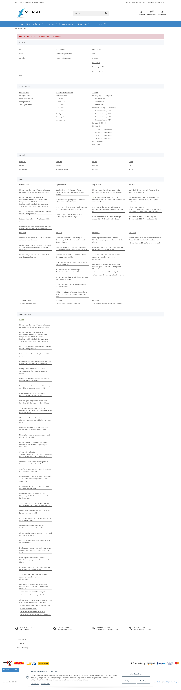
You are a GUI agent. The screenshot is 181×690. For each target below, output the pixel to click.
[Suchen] (106, 13)
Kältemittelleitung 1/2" (103, 117)
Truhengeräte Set (25, 105)
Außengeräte (60, 120)
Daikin (21, 165)
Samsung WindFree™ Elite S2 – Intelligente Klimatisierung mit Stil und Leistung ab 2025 (71, 248)
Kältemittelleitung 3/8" (103, 114)
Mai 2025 (59, 232)
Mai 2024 (95, 300)
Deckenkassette (61, 96)
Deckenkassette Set (26, 99)
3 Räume (61, 108)
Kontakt (27, 3)
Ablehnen (143, 681)
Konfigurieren (129, 681)
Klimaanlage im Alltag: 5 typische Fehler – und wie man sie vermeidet (72, 278)
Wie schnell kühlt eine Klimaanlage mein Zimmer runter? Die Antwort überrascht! (143, 218)
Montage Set (96, 126)
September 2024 (25, 300)
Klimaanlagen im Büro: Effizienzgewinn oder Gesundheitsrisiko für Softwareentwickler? (34, 191)
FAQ (16, 3)
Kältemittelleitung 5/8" (103, 120)
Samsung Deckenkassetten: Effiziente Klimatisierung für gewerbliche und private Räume (107, 240)
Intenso (95, 165)
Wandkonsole (99, 105)
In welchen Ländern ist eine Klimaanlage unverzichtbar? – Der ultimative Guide (106, 218)
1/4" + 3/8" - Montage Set (103, 129)
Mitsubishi (23, 169)
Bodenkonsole (100, 99)
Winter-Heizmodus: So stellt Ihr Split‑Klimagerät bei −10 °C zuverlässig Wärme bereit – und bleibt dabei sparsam (145, 209)
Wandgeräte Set (24, 96)
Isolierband (96, 144)
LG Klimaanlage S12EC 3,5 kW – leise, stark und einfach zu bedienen (34, 256)
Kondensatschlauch (99, 123)
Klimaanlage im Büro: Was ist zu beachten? (145, 243)
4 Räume (61, 111)
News (22, 3)
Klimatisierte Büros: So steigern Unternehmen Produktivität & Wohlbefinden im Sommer (145, 239)
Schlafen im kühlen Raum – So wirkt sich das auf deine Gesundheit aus (35, 239)
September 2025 (61, 185)
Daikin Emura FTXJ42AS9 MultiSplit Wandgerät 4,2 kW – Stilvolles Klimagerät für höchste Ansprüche (35, 247)
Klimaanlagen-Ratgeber (28, 303)
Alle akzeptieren (136, 674)
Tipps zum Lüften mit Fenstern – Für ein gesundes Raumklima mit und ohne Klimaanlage (106, 257)
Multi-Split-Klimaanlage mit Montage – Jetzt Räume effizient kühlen (144, 191)
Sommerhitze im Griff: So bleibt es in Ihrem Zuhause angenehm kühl (71, 256)
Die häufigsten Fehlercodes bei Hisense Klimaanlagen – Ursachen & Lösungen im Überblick (106, 266)
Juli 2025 (132, 185)
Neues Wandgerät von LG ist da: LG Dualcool (108, 303)
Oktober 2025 (24, 185)
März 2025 (132, 232)
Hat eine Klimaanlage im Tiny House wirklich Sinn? (34, 220)
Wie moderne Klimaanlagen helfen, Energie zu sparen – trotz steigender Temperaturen (35, 227)
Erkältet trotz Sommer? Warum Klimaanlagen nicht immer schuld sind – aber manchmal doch (71, 294)
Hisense (58, 165)
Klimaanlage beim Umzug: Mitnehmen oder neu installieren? (71, 286)
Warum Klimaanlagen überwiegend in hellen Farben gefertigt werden (35, 212)
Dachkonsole (99, 102)
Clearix (21, 320)
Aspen (94, 161)
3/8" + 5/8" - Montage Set (103, 132)
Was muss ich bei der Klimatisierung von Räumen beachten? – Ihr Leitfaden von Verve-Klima (108, 209)
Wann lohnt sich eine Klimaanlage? (105, 272)
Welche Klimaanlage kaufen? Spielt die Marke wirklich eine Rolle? (72, 263)
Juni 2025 (22, 232)
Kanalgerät (59, 99)
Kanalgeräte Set (24, 102)
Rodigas (95, 169)
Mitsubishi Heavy (62, 169)
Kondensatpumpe (98, 141)
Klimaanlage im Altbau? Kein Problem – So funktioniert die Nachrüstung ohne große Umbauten (143, 199)
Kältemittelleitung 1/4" (103, 111)
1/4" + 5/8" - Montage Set (103, 138)
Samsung (132, 169)
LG (130, 165)
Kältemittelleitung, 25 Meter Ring (104, 108)
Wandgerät (59, 114)
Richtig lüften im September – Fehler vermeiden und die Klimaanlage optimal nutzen (70, 192)
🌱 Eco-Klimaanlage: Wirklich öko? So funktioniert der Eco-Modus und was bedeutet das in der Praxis (108, 199)
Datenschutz (45, 684)
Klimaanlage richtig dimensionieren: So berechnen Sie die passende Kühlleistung (107, 191)
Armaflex (59, 161)
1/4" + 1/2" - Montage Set (103, 135)
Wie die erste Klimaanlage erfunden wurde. (108, 275)
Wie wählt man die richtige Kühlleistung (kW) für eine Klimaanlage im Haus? (108, 248)
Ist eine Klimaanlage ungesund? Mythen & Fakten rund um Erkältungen (70, 201)
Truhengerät (60, 117)
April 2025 (95, 232)
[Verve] (29, 13)
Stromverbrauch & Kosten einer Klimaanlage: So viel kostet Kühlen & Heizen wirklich (71, 208)
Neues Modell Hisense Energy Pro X (69, 303)
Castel (131, 161)
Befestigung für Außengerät (102, 96)
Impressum (35, 684)
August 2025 (96, 185)
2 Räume (61, 105)
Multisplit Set (60, 102)
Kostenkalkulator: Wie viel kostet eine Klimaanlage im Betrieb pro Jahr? (69, 216)
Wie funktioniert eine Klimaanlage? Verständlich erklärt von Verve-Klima (68, 271)
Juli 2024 (59, 300)
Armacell (22, 161)
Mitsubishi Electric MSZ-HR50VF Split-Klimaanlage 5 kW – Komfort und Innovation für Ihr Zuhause (71, 240)
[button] (39, 3)
